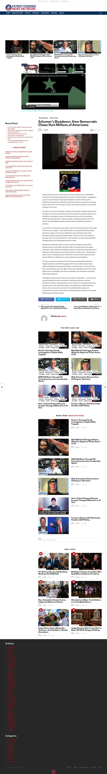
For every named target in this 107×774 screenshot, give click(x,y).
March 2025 (11, 675)
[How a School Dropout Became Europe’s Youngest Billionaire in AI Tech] (53, 393)
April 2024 (10, 694)
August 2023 (11, 707)
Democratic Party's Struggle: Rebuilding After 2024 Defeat (47, 76)
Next (101, 50)
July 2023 (10, 709)
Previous (6, 50)
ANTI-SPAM (93, 767)
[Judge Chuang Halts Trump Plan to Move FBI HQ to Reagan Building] (86, 617)
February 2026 (11, 657)
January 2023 (11, 719)
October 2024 (11, 684)
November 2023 (12, 702)
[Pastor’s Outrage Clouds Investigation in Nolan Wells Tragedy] (17, 46)
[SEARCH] (101, 13)
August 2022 (11, 727)
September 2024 (12, 685)
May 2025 (10, 672)
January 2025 (11, 679)
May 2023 (10, 712)
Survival (54, 13)
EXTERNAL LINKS (83, 767)
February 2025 (11, 677)
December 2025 (12, 660)
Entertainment (49, 346)
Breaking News (17, 13)
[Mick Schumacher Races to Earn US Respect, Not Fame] (89, 46)
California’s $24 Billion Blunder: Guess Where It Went (19, 162)
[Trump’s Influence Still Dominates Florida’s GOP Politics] (86, 393)
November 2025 (12, 662)
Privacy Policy (64, 1)
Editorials (41, 346)
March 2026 (11, 655)
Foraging (56, 346)
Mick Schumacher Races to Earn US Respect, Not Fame (88, 55)
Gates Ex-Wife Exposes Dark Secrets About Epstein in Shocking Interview (17, 195)
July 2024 (10, 689)
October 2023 (11, 704)
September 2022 (12, 725)
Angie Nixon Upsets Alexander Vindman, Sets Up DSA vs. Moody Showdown (53, 630)
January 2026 (11, 659)
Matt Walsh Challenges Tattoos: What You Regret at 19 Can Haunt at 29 (41, 56)
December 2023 (12, 700)
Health (61, 13)
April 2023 (10, 714)
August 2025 (11, 667)
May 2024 (10, 692)
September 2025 (12, 665)
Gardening (63, 346)
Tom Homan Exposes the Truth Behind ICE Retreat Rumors (17, 176)
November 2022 (12, 722)
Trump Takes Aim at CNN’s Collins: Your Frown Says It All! (19, 186)
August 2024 (11, 687)
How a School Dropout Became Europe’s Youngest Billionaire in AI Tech (53, 406)
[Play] (64, 68)
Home (39, 1)
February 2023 (11, 717)
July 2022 (10, 729)
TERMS (75, 767)
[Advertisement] (53, 27)
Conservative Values (55, 1)
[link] (24, 76)
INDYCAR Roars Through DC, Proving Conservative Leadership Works (65, 56)
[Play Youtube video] (70, 151)
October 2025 (11, 664)
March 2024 (11, 695)
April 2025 (10, 674)
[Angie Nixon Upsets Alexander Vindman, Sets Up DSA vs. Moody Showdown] (53, 617)
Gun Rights (45, 13)
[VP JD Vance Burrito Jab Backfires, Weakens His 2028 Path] (53, 561)
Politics (28, 13)
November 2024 (12, 682)
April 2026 (10, 654)
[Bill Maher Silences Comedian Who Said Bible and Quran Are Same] (86, 561)
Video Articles (11, 761)
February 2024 (11, 697)
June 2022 (10, 730)
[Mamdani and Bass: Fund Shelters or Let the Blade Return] (86, 589)
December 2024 (12, 680)
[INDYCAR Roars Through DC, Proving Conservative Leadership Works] (65, 46)
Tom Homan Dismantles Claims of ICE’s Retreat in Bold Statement (17, 157)
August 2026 (11, 647)
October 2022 (11, 724)
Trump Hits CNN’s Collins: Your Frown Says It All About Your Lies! (18, 171)
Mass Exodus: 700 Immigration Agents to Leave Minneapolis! (17, 191)
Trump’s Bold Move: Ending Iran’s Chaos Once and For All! (18, 166)
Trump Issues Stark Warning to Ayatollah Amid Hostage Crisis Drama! (19, 181)
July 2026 (10, 649)
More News (20, 147)
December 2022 (12, 720)
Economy (35, 13)
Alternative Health (44, 344)
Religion (10, 758)
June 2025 (10, 670)
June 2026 (10, 650)
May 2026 (10, 652)
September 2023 (12, 705)
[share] (82, 75)
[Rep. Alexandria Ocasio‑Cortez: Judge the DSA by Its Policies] (53, 589)
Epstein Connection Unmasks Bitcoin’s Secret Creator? (18, 152)
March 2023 (11, 715)
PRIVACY (69, 767)
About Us (45, 1)
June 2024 (10, 690)
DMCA (100, 767)
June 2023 (10, 710)
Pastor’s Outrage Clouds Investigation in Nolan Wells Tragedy (15, 56)
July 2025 (10, 669)
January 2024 (11, 699)
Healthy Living (54, 347)
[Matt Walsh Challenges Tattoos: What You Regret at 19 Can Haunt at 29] (41, 46)
